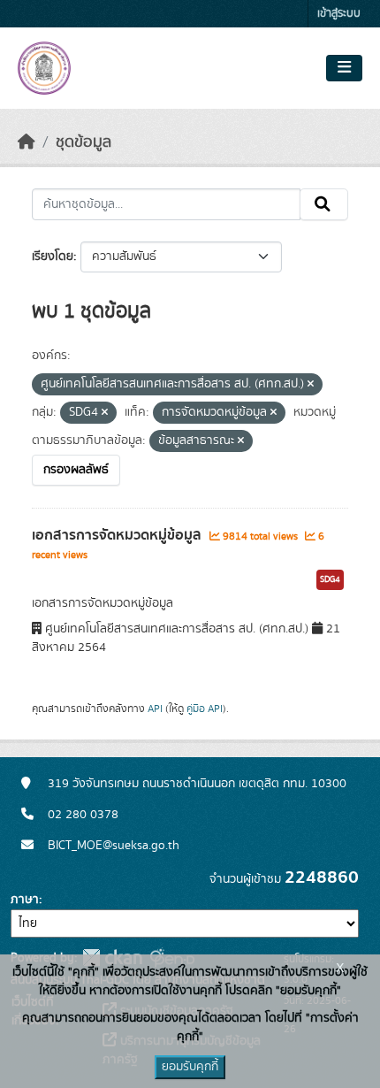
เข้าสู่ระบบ (339, 13)
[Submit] (324, 204)
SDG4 (330, 579)
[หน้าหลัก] (26, 142)
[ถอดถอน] (311, 385)
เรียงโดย (52, 256)
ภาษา (25, 899)
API (155, 708)
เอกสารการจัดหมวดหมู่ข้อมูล (118, 535)
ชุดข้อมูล (83, 142)
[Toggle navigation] (344, 68)
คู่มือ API (204, 708)
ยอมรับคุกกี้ (190, 1067)
